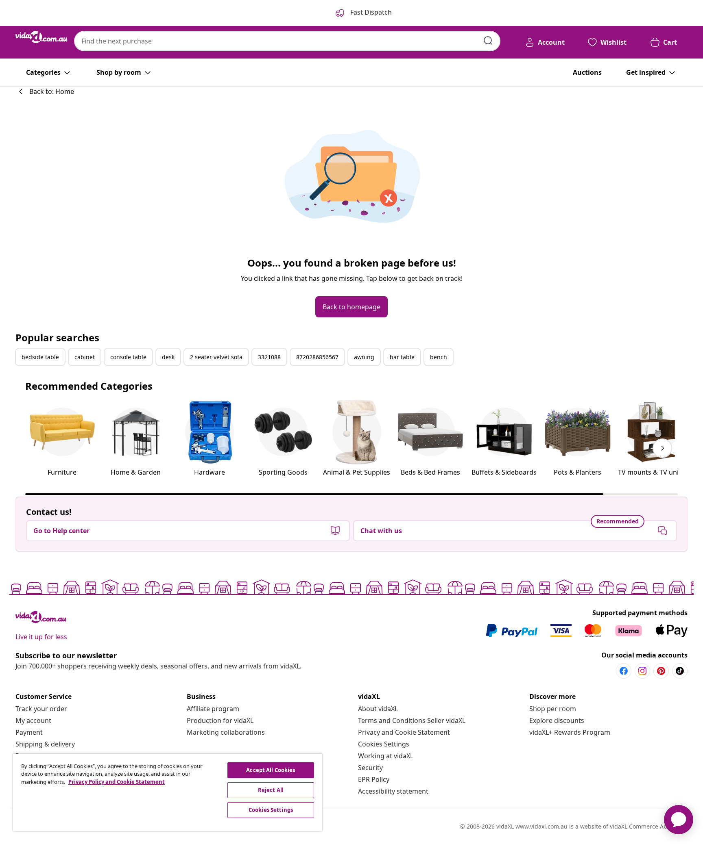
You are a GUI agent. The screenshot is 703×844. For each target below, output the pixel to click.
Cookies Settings (383, 744)
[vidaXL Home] (41, 37)
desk (168, 357)
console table (128, 357)
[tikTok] (680, 671)
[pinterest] (661, 671)
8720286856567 (317, 357)
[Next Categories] (662, 448)
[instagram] (642, 671)
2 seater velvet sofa (216, 357)
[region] (167, 792)
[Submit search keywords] (488, 40)
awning (364, 357)
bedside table (40, 357)
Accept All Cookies (270, 770)
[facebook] (624, 671)
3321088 (269, 357)
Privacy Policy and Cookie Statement (116, 781)
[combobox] (287, 41)
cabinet (84, 357)
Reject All (271, 790)
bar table (402, 357)
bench (438, 357)
